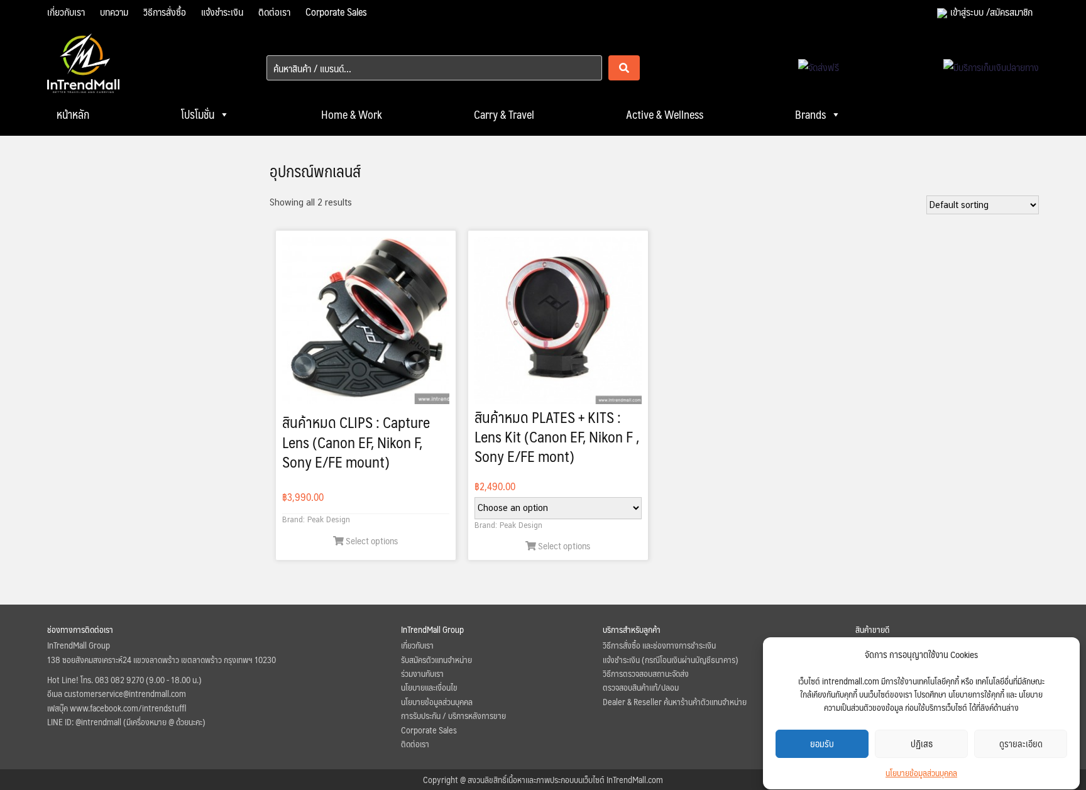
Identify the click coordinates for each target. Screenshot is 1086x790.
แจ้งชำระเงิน (222, 11)
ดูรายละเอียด (1021, 744)
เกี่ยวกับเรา (66, 11)
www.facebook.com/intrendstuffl (128, 707)
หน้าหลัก (73, 114)
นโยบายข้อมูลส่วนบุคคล (921, 772)
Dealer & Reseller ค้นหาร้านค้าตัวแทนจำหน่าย (675, 701)
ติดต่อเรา (274, 11)
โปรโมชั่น (197, 114)
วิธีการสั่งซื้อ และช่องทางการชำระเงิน (659, 644)
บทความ (114, 11)
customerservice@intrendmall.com (125, 693)
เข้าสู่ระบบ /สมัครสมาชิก (991, 11)
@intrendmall (98, 721)
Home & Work (351, 114)
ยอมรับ (822, 744)
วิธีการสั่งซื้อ (164, 11)
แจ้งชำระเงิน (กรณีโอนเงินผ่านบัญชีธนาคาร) (670, 659)
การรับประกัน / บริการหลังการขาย (453, 715)
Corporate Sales (336, 11)
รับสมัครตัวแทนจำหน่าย (436, 659)
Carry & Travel (504, 114)
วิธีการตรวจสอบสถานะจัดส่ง (646, 673)
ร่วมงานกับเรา (422, 673)
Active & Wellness (664, 114)
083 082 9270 (119, 679)
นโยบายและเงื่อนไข (429, 686)
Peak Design (328, 519)
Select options (371, 540)
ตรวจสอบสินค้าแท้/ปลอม (641, 686)
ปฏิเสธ (922, 744)
